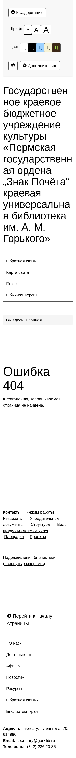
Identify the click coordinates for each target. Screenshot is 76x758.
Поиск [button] (11, 283)
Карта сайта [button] (17, 272)
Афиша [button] (13, 666)
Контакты (11, 512)
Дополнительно (42, 65)
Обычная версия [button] (22, 295)
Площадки (14, 536)
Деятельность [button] (19, 654)
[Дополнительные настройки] (13, 65)
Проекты (38, 536)
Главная (34, 320)
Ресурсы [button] (14, 688)
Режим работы (40, 512)
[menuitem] (38, 261)
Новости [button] (14, 677)
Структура (40, 524)
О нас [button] (13, 643)
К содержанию (29, 12)
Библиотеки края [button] (22, 711)
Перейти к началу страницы (29, 619)
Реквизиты (13, 518)
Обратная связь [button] (21, 261)
